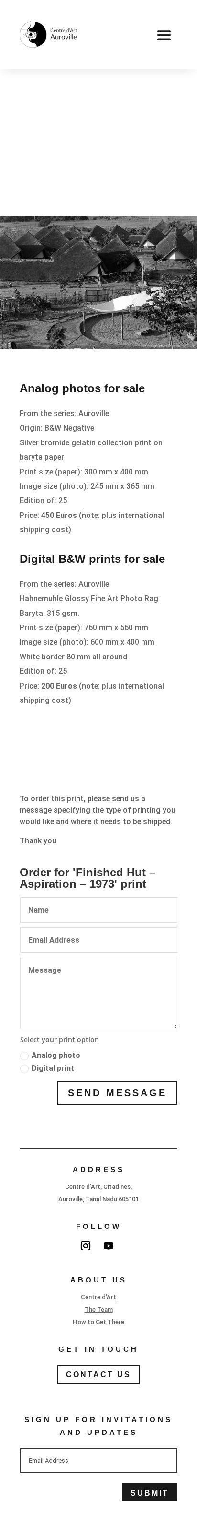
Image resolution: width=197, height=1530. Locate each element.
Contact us (98, 1374)
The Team (99, 1309)
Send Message (117, 1093)
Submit (150, 1493)
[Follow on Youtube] (108, 1245)
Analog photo (56, 1055)
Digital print (53, 1068)
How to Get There (98, 1321)
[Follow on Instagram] (85, 1245)
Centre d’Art (98, 1297)
